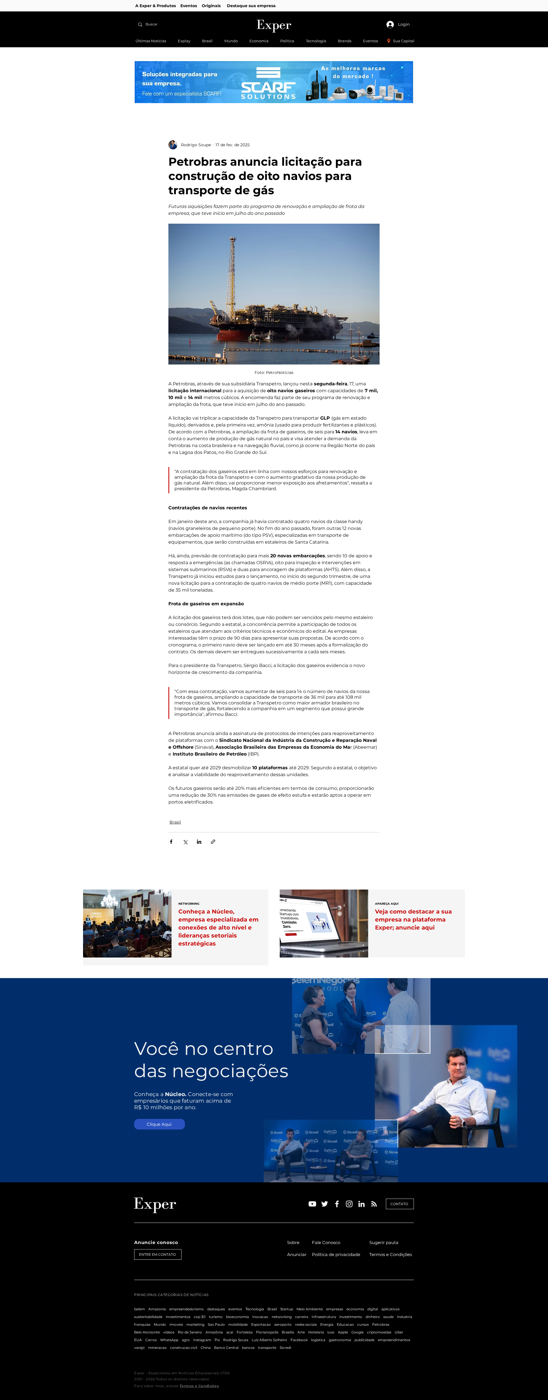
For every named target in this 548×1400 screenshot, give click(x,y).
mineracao (157, 1347)
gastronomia (340, 1340)
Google (357, 1332)
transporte (267, 1347)
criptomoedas (379, 1332)
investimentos (178, 1317)
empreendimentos (394, 1340)
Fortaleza (245, 1332)
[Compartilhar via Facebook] (171, 841)
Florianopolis (267, 1332)
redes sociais (306, 1324)
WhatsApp (169, 1340)
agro (186, 1340)
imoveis (176, 1324)
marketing (195, 1324)
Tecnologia (254, 1309)
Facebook (299, 1340)
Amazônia (214, 1332)
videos (168, 1332)
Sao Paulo (216, 1324)
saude (388, 1317)
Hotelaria (316, 1332)
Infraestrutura (324, 1317)
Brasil (175, 822)
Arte (301, 1332)
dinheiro (373, 1317)
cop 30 (200, 1317)
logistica (318, 1340)
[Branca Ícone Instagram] (349, 1203)
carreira (301, 1317)
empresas (334, 1309)
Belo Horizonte (147, 1332)
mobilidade (238, 1324)
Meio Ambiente (310, 1309)
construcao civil (183, 1347)
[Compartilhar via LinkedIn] (199, 841)
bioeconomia (237, 1317)
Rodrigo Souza (235, 1340)
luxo (331, 1332)
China (206, 1347)
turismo (216, 1317)
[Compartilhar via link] (213, 841)
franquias (142, 1324)
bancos (248, 1347)
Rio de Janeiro (190, 1332)
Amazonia (157, 1309)
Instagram (202, 1340)
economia (355, 1309)
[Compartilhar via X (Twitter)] (185, 841)
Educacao (345, 1324)
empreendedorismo (186, 1309)
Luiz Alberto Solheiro (269, 1340)
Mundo (160, 1324)
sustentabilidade (148, 1317)
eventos (235, 1309)
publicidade (364, 1340)
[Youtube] (312, 1203)
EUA (138, 1340)
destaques (216, 1309)
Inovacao (260, 1317)
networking (282, 1317)
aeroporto (283, 1324)
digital (372, 1309)
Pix (217, 1340)
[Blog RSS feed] (374, 1204)
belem (139, 1309)
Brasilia (288, 1332)
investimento (350, 1317)
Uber (399, 1332)
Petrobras (380, 1324)
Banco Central (226, 1347)
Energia (326, 1324)
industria (404, 1317)
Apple (343, 1332)
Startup (286, 1309)
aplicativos (390, 1309)
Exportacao (261, 1324)
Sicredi (285, 1347)
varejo (139, 1347)
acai (229, 1332)
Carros (151, 1340)
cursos (363, 1324)
